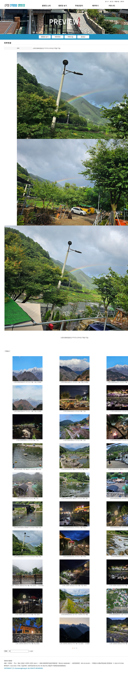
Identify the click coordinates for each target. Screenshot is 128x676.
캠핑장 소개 (46, 5)
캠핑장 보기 (62, 5)
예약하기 (95, 5)
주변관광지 (79, 5)
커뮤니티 (112, 5)
